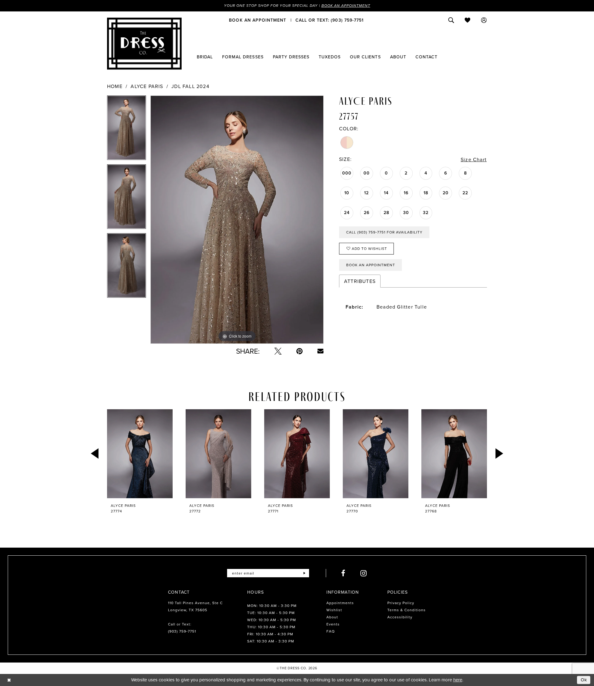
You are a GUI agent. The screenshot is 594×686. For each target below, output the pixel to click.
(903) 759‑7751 (182, 631)
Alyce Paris (147, 86)
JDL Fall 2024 (190, 86)
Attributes (360, 281)
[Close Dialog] (9, 680)
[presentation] (140, 453)
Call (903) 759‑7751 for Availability (384, 232)
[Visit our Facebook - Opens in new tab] (343, 573)
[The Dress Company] (144, 43)
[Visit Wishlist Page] (467, 20)
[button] (484, 20)
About (332, 617)
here (457, 679)
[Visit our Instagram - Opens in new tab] (363, 573)
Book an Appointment (345, 5)
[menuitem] (257, 20)
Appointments (340, 602)
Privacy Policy (400, 602)
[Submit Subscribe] (304, 573)
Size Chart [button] (474, 159)
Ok (584, 680)
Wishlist (334, 609)
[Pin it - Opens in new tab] (299, 351)
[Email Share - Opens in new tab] (320, 351)
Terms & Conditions (406, 609)
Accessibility (399, 617)
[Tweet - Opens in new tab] (278, 351)
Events (333, 624)
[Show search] (451, 20)
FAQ (330, 631)
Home (115, 86)
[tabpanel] (126, 129)
